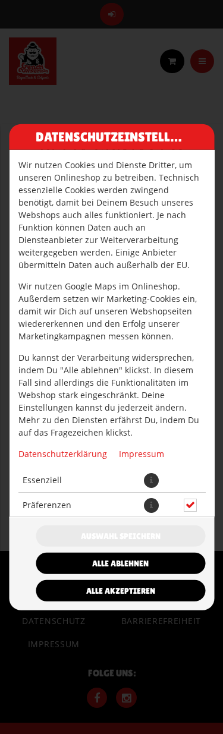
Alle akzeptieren (120, 591)
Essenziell (41, 480)
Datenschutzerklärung (62, 453)
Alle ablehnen (120, 563)
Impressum (141, 453)
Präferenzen (46, 505)
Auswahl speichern (121, 536)
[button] (150, 479)
